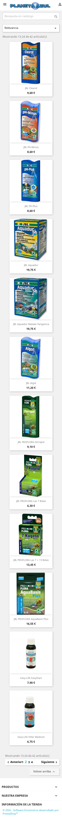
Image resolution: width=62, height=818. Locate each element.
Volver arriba (44, 772)
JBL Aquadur (31, 265)
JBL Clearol (31, 88)
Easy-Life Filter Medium (31, 737)
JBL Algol (31, 383)
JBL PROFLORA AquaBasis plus (31, 619)
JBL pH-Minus (31, 147)
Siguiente (49, 762)
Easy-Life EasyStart (31, 678)
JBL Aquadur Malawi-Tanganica (31, 324)
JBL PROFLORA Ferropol (31, 442)
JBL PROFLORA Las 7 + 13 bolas (31, 560)
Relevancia (31, 28)
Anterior (14, 762)
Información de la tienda (22, 804)
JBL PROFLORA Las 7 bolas (31, 501)
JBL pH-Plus (31, 206)
